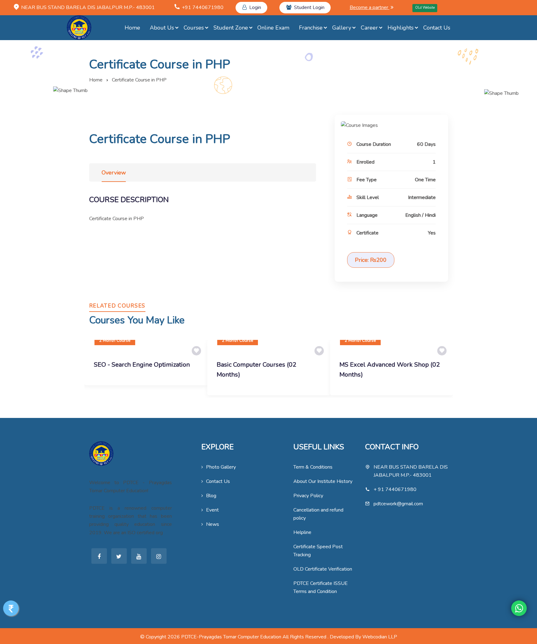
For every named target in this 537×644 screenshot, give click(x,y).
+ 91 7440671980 (395, 489)
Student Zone (230, 27)
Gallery (341, 27)
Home (132, 27)
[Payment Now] (11, 608)
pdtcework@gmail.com (398, 503)
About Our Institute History (322, 481)
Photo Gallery (221, 467)
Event (212, 510)
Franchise (311, 27)
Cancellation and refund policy (318, 514)
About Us (162, 27)
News (212, 524)
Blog (211, 495)
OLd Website (425, 7)
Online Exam (273, 27)
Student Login (309, 7)
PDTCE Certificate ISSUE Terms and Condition (320, 587)
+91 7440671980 (202, 7)
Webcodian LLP (379, 636)
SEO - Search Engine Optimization (142, 364)
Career (369, 27)
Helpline (302, 532)
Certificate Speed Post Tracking (318, 550)
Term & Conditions (313, 467)
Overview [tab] (114, 172)
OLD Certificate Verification (322, 569)
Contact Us (436, 27)
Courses (194, 27)
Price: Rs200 (371, 260)
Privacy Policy (308, 495)
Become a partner (369, 7)
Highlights (401, 27)
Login (255, 7)
